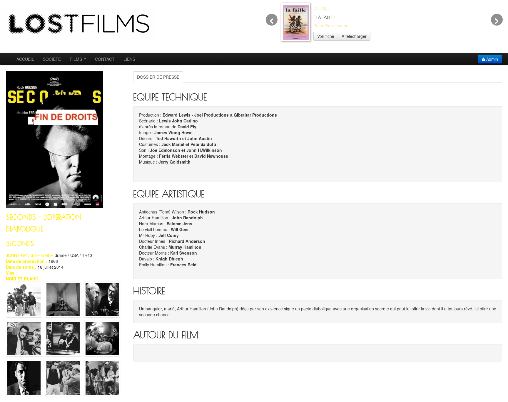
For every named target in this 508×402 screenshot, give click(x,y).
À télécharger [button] (354, 36)
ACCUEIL (25, 59)
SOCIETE (52, 59)
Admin (491, 59)
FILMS (76, 59)
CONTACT (105, 59)
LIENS (129, 59)
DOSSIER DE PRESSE (158, 77)
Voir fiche (325, 36)
